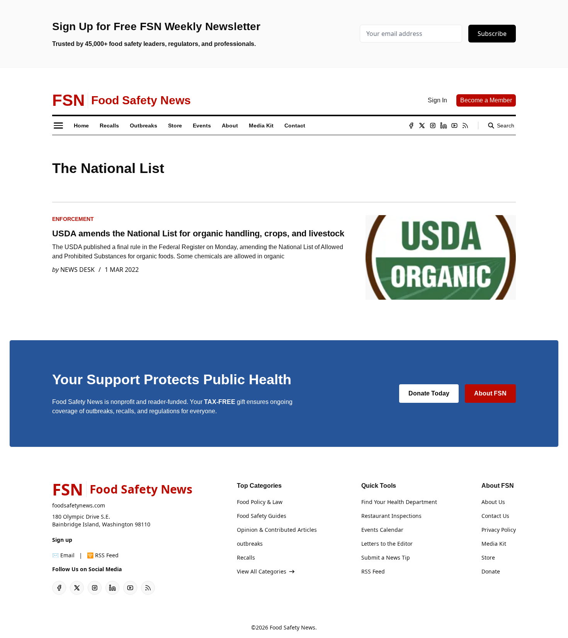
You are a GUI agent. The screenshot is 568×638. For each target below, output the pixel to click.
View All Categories (261, 571)
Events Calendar (382, 529)
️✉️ (63, 555)
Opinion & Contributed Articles (277, 529)
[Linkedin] (443, 125)
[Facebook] (411, 125)
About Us (493, 502)
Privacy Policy (498, 529)
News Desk (77, 269)
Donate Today (428, 393)
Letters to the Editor (387, 543)
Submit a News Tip (385, 557)
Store (488, 557)
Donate (490, 571)
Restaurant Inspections (391, 515)
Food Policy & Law (259, 502)
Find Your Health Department (399, 502)
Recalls (246, 557)
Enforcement (73, 219)
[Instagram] (432, 125)
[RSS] (465, 125)
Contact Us (495, 515)
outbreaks (250, 543)
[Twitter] (421, 125)
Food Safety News (292, 627)
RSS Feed (373, 571)
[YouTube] (454, 125)
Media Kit (493, 543)
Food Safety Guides (261, 515)
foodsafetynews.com (78, 505)
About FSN (490, 393)
